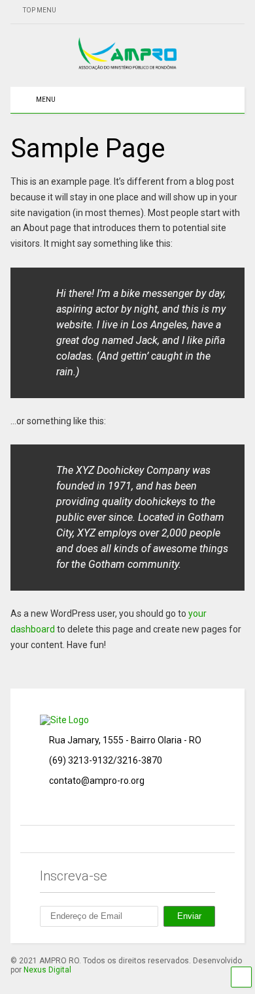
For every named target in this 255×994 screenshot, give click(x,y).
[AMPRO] (127, 64)
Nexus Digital (47, 969)
